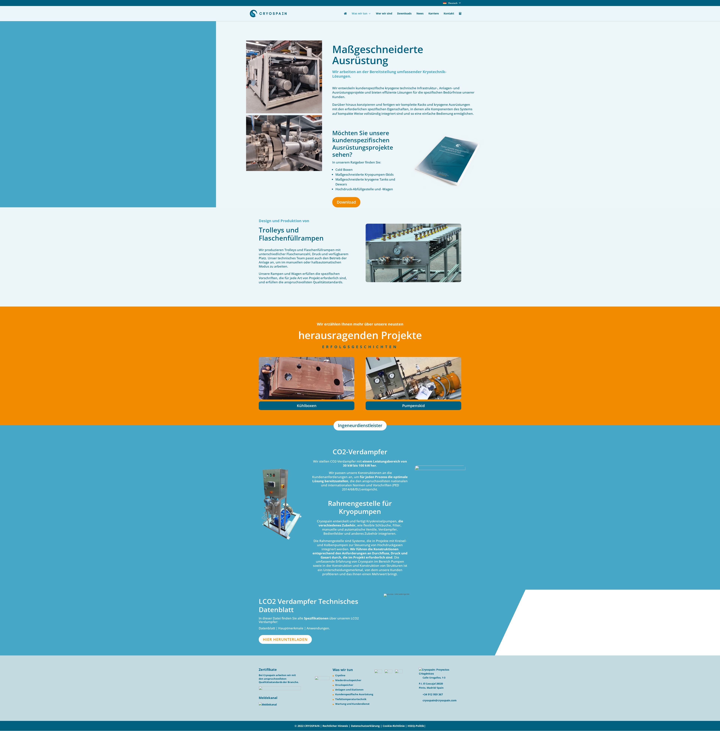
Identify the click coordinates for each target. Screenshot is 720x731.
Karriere (433, 13)
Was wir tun (359, 13)
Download (346, 202)
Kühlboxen (306, 405)
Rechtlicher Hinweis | (336, 726)
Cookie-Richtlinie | (395, 726)
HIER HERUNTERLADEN (285, 639)
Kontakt (449, 13)
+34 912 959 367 (432, 694)
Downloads (404, 13)
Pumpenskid (413, 405)
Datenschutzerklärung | (367, 726)
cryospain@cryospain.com (440, 700)
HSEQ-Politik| (417, 726)
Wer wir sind (384, 13)
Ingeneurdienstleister (360, 425)
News (420, 13)
